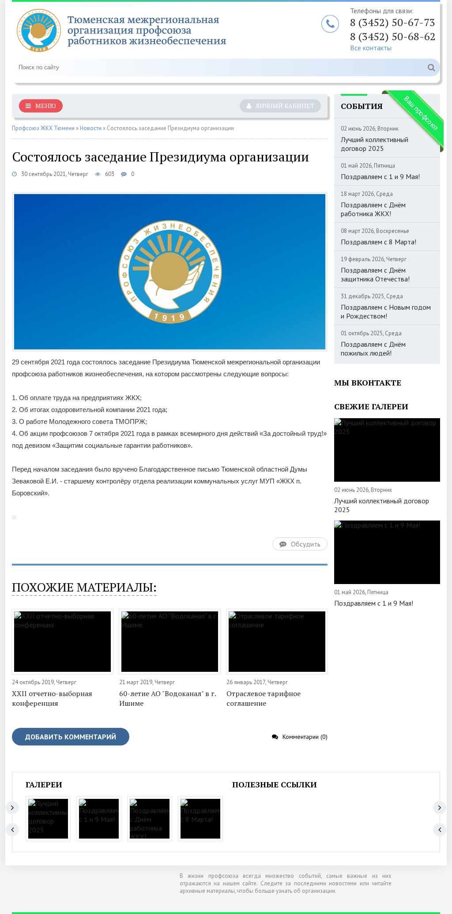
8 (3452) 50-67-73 (392, 22)
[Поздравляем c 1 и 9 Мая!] (99, 819)
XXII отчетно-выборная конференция (52, 698)
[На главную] (122, 30)
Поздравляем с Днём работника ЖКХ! (373, 209)
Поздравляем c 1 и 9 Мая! (380, 176)
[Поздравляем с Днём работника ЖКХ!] (150, 819)
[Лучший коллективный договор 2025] (48, 819)
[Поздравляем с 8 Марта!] (200, 819)
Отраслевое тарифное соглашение (263, 698)
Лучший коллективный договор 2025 (381, 505)
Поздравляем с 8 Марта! (378, 241)
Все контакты (371, 47)
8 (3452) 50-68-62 (393, 36)
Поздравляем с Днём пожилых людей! (373, 348)
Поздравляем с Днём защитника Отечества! (375, 274)
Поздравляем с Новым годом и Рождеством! (386, 311)
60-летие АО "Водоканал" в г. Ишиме (167, 698)
